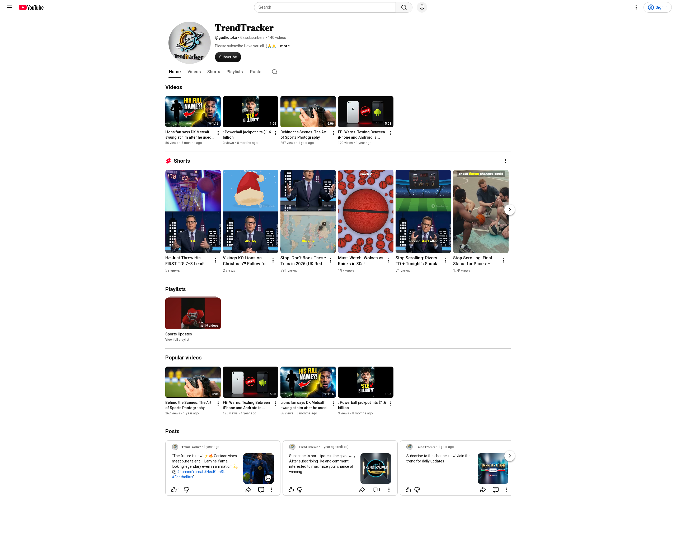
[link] (223, 469)
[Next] (509, 209)
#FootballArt (182, 477)
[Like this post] (291, 489)
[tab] (174, 71)
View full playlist (177, 339)
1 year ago (211, 447)
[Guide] (9, 7)
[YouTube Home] (31, 7)
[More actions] (218, 133)
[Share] (248, 489)
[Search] (404, 7)
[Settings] (636, 7)
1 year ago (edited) (335, 447)
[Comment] (261, 489)
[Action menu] (271, 489)
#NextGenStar (216, 472)
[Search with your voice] (422, 7)
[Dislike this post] (186, 489)
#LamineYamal (190, 472)
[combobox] (327, 7)
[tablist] (338, 71)
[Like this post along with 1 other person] (174, 489)
